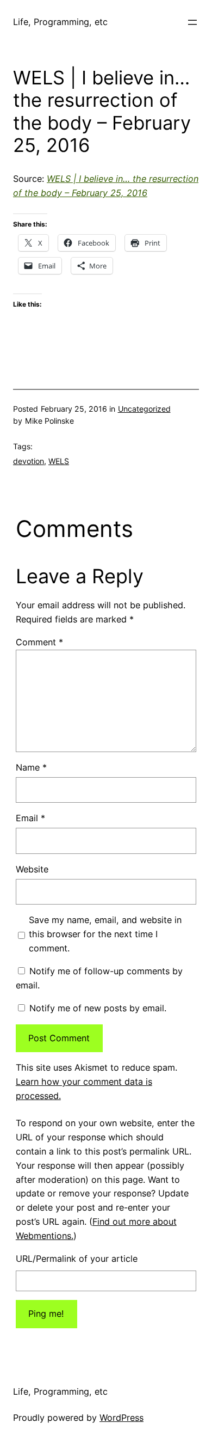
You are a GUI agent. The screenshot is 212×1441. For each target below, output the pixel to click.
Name (31, 767)
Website (32, 869)
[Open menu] (192, 22)
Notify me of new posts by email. (97, 1008)
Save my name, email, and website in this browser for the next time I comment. (105, 934)
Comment (39, 642)
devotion (28, 461)
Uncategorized (144, 408)
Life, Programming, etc (60, 21)
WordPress (121, 1417)
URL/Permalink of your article (77, 1258)
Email (30, 818)
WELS (58, 461)
